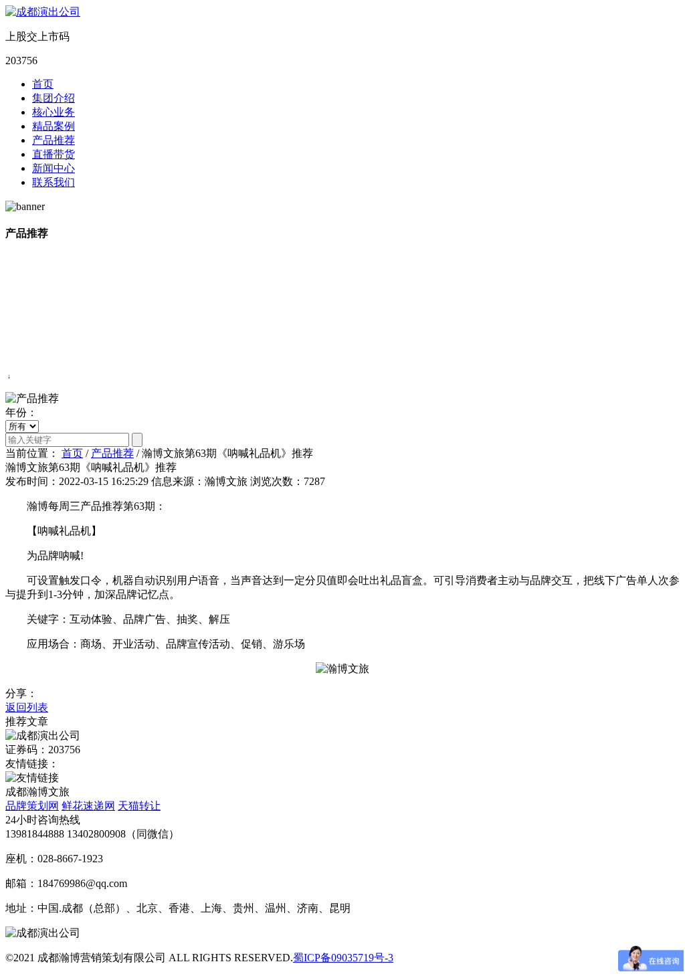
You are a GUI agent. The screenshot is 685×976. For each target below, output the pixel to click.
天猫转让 (139, 805)
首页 (43, 84)
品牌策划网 (32, 805)
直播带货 (53, 154)
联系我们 (53, 182)
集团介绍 (53, 98)
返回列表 (26, 707)
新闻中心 (53, 168)
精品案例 (53, 126)
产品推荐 (53, 140)
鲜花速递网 (88, 805)
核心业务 (53, 112)
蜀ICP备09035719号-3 (343, 957)
